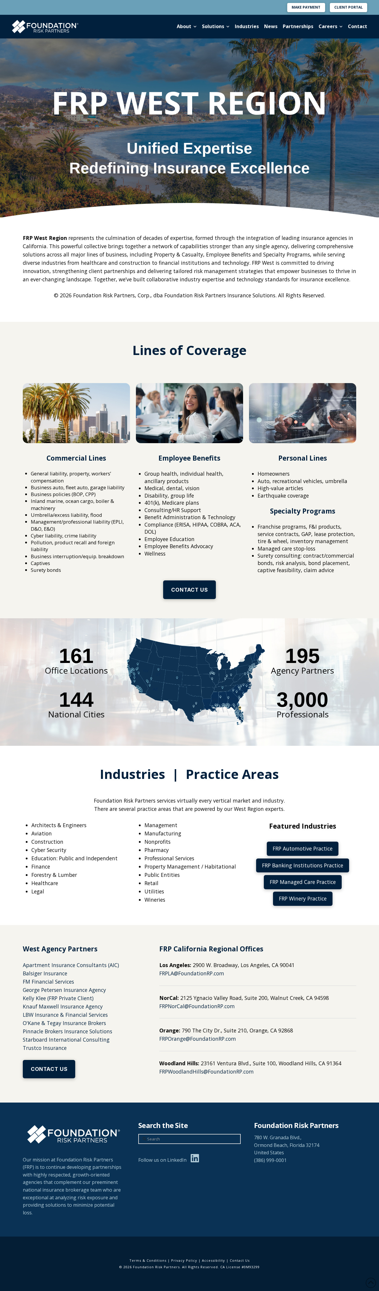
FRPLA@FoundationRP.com (191, 973)
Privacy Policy (184, 1260)
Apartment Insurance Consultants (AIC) (71, 965)
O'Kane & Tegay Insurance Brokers (64, 1023)
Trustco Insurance (45, 1047)
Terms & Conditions (147, 1260)
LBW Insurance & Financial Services (65, 1014)
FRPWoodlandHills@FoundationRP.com (206, 1071)
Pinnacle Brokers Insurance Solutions (67, 1031)
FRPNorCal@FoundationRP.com (197, 1006)
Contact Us (240, 1260)
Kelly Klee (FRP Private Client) (58, 998)
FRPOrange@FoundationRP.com (197, 1038)
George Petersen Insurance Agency (64, 989)
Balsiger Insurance (45, 973)
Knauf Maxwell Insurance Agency (63, 1006)
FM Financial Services (48, 981)
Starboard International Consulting (66, 1039)
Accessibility (213, 1260)
